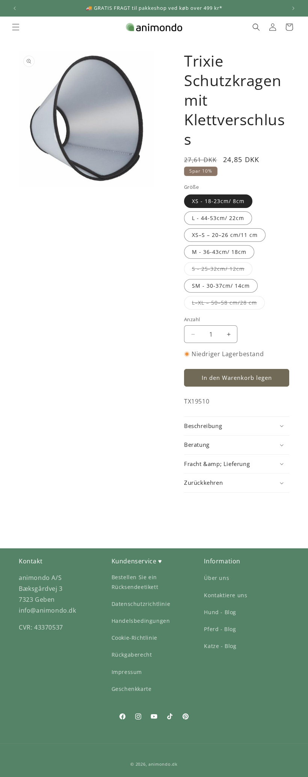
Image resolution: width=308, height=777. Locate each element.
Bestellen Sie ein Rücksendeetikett (135, 582)
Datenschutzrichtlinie (141, 603)
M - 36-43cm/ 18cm (219, 251)
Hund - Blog (220, 612)
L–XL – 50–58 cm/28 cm (228, 304)
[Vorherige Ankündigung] (14, 8)
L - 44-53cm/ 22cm (218, 218)
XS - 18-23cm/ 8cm (218, 201)
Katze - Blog (220, 646)
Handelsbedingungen (141, 620)
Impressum (127, 671)
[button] (16, 27)
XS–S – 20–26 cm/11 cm (225, 234)
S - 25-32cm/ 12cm (222, 270)
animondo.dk (163, 764)
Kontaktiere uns (225, 595)
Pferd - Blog (220, 629)
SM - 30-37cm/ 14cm (221, 285)
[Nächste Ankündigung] (293, 8)
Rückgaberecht (132, 654)
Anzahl (192, 319)
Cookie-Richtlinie (134, 637)
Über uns (216, 577)
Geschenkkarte (132, 688)
